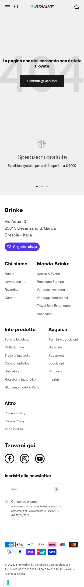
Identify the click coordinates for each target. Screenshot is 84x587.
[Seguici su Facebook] (9, 458)
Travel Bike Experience (54, 306)
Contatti (10, 298)
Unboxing (12, 371)
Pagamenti (56, 356)
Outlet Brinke (14, 347)
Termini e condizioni (63, 339)
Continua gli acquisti (42, 81)
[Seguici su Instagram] (24, 458)
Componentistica (17, 363)
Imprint (54, 379)
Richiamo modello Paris (22, 387)
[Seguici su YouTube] (40, 458)
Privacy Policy (15, 413)
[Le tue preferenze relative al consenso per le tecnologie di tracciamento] (8, 582)
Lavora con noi (15, 282)
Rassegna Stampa (50, 282)
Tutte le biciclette (17, 339)
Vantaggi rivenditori (51, 290)
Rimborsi (55, 371)
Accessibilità (14, 429)
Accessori (44, 314)
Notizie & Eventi (48, 274)
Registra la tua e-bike (20, 379)
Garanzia (55, 347)
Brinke (9, 274)
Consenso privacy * (36, 508)
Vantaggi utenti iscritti (52, 298)
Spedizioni (56, 363)
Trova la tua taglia (17, 356)
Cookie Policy (14, 421)
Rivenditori (12, 290)
